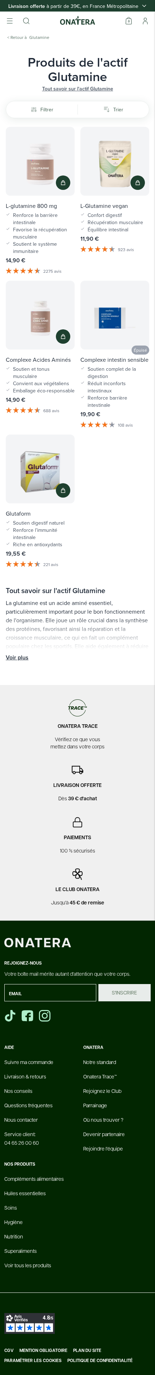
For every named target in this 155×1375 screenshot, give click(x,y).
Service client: (21, 1138)
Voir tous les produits (27, 1265)
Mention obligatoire (43, 1350)
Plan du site (87, 1350)
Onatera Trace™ (100, 1076)
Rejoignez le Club (102, 1090)
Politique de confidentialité (100, 1360)
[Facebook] (28, 1016)
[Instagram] (45, 1016)
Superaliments (20, 1250)
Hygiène (13, 1222)
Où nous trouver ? (103, 1119)
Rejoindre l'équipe (103, 1148)
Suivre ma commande (28, 1062)
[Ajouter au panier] (63, 182)
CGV (9, 1350)
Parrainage (95, 1105)
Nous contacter (21, 1119)
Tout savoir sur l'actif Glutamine (77, 88)
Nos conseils (18, 1090)
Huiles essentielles (25, 1193)
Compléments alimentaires (34, 1178)
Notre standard (99, 1062)
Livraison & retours (25, 1076)
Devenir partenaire (104, 1134)
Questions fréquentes (28, 1105)
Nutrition (13, 1236)
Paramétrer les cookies (33, 1360)
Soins (10, 1207)
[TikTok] (10, 1016)
